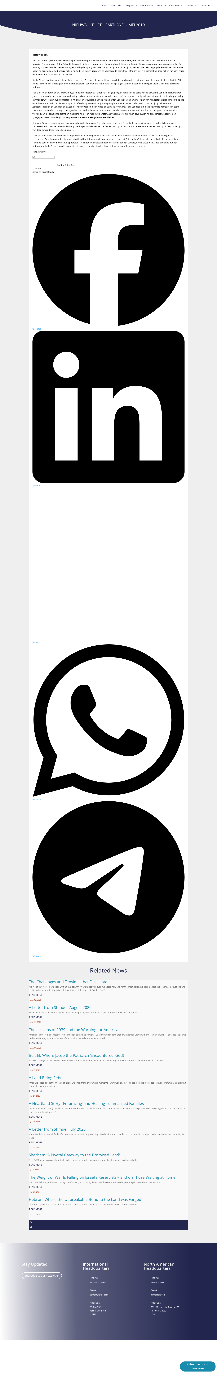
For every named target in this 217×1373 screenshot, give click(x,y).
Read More (35, 995)
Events (159, 5)
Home (104, 5)
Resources (174, 5)
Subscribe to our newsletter (42, 1275)
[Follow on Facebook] (25, 1287)
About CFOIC (116, 5)
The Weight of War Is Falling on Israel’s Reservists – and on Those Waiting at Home (102, 1177)
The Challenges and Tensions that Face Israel (68, 981)
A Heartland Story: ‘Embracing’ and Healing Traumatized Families (86, 1103)
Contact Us (191, 5)
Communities (146, 5)
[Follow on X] (42, 1287)
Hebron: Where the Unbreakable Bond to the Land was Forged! (85, 1199)
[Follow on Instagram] (34, 1287)
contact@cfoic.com (99, 1294)
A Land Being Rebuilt (47, 1077)
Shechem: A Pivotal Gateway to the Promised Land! (74, 1155)
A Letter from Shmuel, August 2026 (60, 1007)
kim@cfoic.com (158, 1294)
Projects (130, 5)
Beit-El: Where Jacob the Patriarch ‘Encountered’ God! (76, 1055)
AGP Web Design (112, 1358)
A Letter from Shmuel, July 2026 (57, 1129)
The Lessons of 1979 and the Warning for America (73, 1029)
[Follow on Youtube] (51, 1287)
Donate (203, 5)
